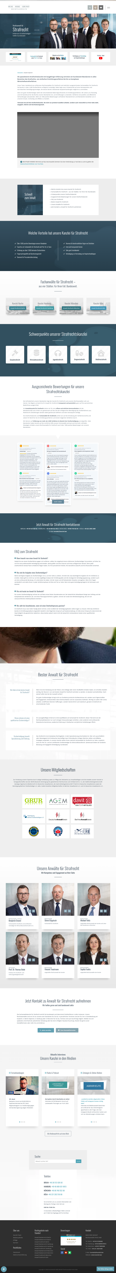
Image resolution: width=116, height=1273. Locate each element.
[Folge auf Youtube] (65, 1252)
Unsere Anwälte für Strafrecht (60, 204)
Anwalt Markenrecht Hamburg (44, 1244)
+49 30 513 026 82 (31, 528)
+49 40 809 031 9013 (52, 528)
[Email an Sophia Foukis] (105, 959)
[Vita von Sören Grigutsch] (65, 911)
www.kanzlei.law (96, 1255)
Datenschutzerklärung (20, 1255)
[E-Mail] (101, 9)
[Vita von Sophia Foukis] (101, 959)
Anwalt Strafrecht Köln (98, 308)
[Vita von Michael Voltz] (101, 911)
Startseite (20, 72)
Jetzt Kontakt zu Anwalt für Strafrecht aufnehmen (66, 207)
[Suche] (90, 9)
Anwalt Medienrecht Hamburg (44, 1246)
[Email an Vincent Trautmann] (69, 959)
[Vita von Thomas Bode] (29, 959)
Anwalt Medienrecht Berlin (43, 1239)
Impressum (16, 1252)
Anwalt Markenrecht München (44, 1251)
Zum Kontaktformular (67, 1030)
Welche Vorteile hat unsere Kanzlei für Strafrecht (66, 189)
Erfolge (15, 1240)
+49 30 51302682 (98, 1241)
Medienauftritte (18, 1237)
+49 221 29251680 (97, 1248)
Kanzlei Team (17, 1235)
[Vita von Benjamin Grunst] (29, 911)
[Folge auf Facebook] (62, 1252)
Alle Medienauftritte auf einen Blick (58, 1133)
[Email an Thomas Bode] (33, 959)
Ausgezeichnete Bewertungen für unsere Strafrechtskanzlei (69, 197)
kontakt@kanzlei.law (60, 531)
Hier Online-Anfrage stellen (105, 1269)
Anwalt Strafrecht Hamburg (44, 308)
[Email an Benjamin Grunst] (33, 911)
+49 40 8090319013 (100, 1244)
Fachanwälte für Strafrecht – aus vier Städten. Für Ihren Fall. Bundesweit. (73, 192)
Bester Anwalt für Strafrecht (59, 202)
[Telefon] (95, 9)
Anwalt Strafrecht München (71, 308)
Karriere (15, 1243)
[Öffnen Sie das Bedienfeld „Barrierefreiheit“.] (4, 1269)
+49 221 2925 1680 (90, 528)
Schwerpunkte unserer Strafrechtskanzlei (63, 194)
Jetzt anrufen (45, 1030)
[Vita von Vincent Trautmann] (65, 959)
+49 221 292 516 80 (55, 1194)
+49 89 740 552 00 (73, 528)
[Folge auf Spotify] (69, 1252)
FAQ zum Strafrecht (57, 199)
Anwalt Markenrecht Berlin (43, 1237)
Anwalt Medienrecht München (44, 1253)
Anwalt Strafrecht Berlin (17, 308)
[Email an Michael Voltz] (105, 911)
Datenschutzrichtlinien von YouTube (31, 164)
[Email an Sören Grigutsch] (69, 911)
